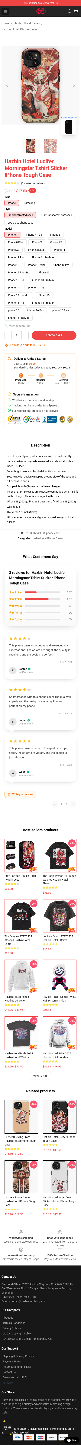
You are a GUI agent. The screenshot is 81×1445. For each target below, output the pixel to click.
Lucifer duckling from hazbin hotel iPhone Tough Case (20, 1140)
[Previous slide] (7, 85)
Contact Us (9, 1372)
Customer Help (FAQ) (15, 1377)
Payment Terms (12, 1361)
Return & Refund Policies (17, 1366)
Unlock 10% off (7, 1428)
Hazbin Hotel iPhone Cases (19, 29)
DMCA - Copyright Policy (17, 1333)
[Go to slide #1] (31, 146)
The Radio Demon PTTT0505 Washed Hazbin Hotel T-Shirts (59, 879)
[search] (69, 11)
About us (8, 1317)
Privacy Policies (12, 1328)
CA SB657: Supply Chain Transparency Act (27, 1338)
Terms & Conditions (14, 1322)
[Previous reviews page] (54, 804)
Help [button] (74, 1440)
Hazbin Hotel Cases (27, 23)
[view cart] (75, 11)
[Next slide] (74, 85)
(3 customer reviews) (33, 183)
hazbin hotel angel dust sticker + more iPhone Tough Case (59, 1201)
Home (5, 23)
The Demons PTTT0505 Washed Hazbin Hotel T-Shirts (18, 940)
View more (40, 1076)
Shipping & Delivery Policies (18, 1356)
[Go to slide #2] (50, 146)
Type (7, 196)
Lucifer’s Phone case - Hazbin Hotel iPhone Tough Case (20, 1201)
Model (8, 228)
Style (8, 209)
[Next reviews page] (73, 804)
